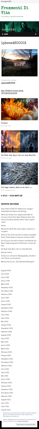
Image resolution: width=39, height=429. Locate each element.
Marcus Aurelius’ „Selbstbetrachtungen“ (17, 262)
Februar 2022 (6, 383)
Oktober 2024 (6, 311)
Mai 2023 (4, 342)
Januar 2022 (6, 386)
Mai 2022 (4, 376)
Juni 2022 (5, 372)
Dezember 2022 (7, 359)
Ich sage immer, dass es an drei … (16, 187)
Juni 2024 (5, 318)
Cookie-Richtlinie (23, 421)
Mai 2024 (4, 322)
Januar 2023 (6, 355)
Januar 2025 (6, 305)
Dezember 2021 (7, 389)
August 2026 (6, 271)
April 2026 (5, 281)
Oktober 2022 (6, 366)
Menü (6, 34)
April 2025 (5, 301)
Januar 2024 (6, 325)
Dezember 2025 (7, 288)
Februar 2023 (6, 352)
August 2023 (6, 335)
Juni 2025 (5, 298)
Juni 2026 (5, 277)
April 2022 (5, 379)
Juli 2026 (5, 274)
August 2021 (6, 400)
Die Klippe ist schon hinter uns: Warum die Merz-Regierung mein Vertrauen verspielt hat (18, 243)
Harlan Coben (6, 252)
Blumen (4, 123)
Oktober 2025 (6, 294)
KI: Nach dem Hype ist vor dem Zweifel (18, 155)
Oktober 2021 (6, 396)
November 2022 (7, 362)
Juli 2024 (5, 315)
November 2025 (7, 291)
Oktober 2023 (6, 332)
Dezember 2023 (7, 328)
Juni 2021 (5, 406)
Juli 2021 (5, 403)
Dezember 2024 (7, 308)
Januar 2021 (6, 410)
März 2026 (5, 284)
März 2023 (5, 349)
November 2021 (7, 393)
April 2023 (5, 345)
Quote (3, 225)
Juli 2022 (5, 369)
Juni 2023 (5, 338)
